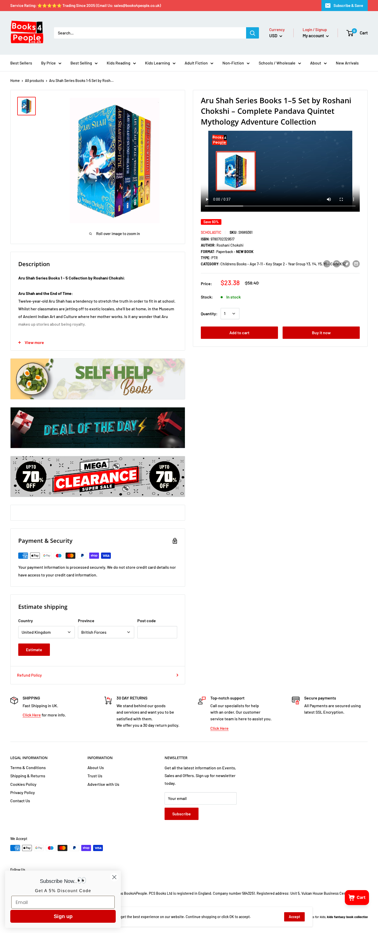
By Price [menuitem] (48, 62)
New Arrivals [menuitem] (347, 62)
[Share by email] (356, 264)
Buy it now (321, 332)
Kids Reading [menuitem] (118, 62)
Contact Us (20, 800)
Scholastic (211, 232)
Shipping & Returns (27, 775)
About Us (95, 767)
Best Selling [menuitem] (81, 62)
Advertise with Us (103, 784)
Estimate (34, 649)
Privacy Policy (22, 792)
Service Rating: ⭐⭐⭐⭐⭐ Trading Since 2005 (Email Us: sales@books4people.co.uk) (85, 5)
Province (86, 620)
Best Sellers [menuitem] (21, 62)
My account (314, 35)
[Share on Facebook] (326, 264)
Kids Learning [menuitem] (157, 62)
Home (15, 80)
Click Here (32, 714)
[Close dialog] (114, 877)
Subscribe (181, 813)
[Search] (252, 33)
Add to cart (239, 332)
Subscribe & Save (348, 5)
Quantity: (209, 313)
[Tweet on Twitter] (346, 264)
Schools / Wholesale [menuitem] (277, 62)
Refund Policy (29, 675)
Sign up (63, 916)
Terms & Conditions (28, 767)
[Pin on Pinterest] (336, 264)
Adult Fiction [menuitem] (196, 62)
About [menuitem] (315, 62)
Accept (294, 917)
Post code (146, 620)
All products (34, 80)
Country (25, 620)
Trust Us (94, 775)
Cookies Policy (23, 784)
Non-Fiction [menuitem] (233, 62)
